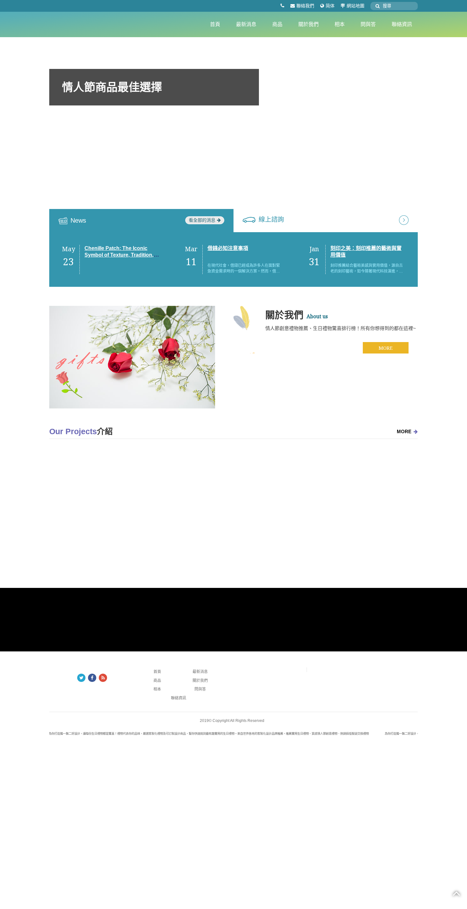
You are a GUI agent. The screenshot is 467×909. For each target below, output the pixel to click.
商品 (277, 24)
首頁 (215, 24)
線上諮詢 (271, 219)
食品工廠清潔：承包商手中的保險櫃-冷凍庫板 (237, 538)
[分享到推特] (81, 678)
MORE (386, 348)
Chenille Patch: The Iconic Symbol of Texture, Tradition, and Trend (119, 255)
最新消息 (246, 24)
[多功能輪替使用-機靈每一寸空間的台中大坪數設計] (387, 509)
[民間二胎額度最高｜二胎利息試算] (295, 509)
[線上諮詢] (404, 219)
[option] (233, 134)
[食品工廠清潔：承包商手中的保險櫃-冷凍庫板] (203, 509)
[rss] (103, 678)
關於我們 (308, 24)
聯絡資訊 (402, 24)
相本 (340, 24)
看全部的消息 (202, 220)
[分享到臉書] (92, 678)
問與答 (368, 24)
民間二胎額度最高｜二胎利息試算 (311, 538)
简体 (330, 5)
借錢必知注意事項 (227, 248)
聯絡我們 (305, 5)
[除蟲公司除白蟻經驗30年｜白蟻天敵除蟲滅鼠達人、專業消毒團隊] (111, 509)
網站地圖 (355, 5)
